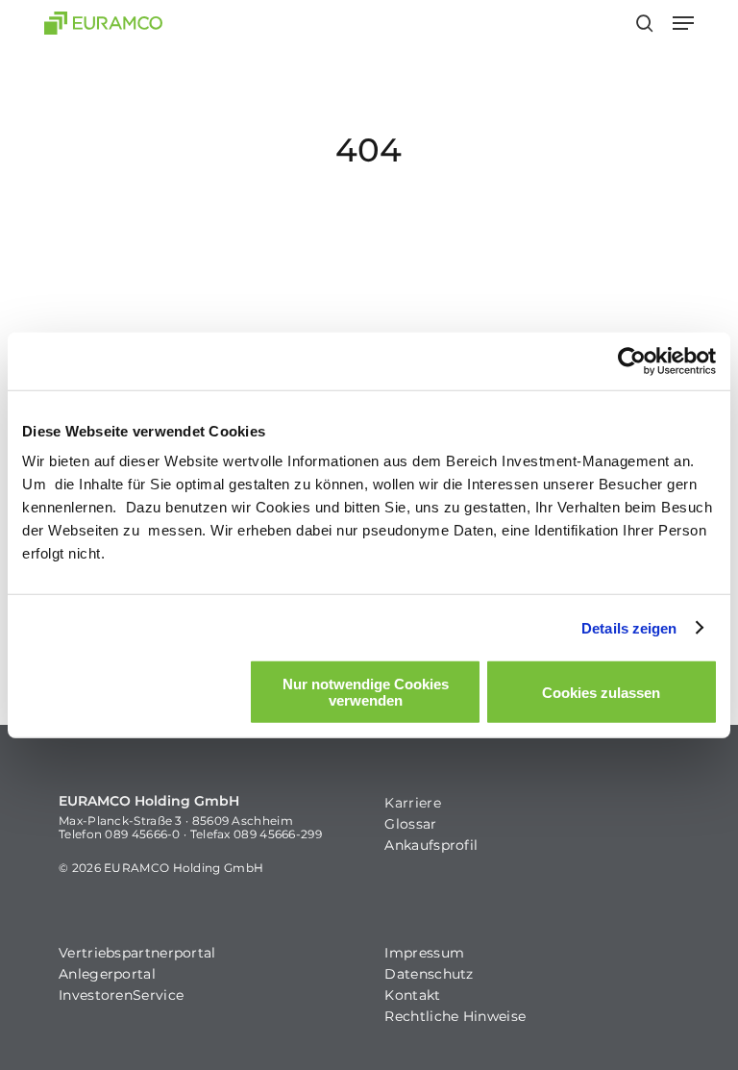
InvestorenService (121, 995)
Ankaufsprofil (431, 845)
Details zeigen (628, 627)
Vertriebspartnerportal (137, 952)
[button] (683, 23)
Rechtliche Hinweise (455, 1016)
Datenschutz (428, 974)
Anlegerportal (107, 974)
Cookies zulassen (601, 692)
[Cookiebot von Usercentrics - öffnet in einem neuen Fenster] (632, 360)
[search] (645, 23)
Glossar (410, 824)
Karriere (412, 802)
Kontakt (412, 995)
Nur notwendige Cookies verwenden (366, 692)
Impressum (424, 952)
